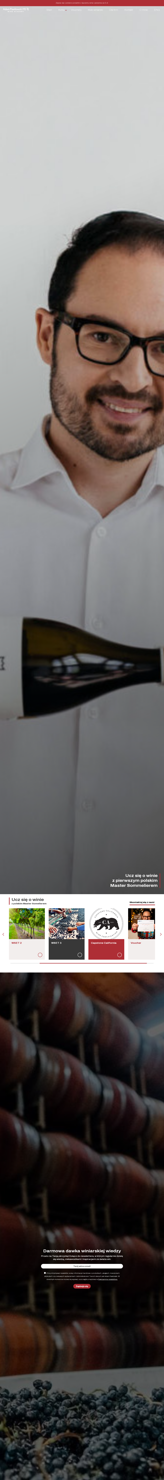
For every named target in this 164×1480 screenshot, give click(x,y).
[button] (3, 934)
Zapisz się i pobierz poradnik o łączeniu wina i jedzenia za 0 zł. (82, 3)
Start (49, 10)
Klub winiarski (95, 10)
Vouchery (76, 10)
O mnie (143, 10)
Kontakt (128, 10)
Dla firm (113, 10)
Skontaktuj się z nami (142, 902)
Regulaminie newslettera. (108, 1279)
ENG (157, 10)
